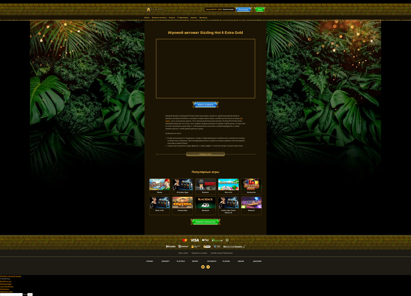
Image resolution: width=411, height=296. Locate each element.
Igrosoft (166, 261)
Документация (5, 284)
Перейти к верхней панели (10, 276)
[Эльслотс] (155, 12)
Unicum (241, 261)
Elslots (147, 17)
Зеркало (194, 17)
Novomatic (211, 261)
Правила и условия (199, 253)
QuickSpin (257, 261)
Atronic (149, 261)
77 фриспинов (182, 17)
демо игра (159, 192)
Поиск (25, 294)
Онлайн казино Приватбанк (222, 253)
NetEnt (195, 261)
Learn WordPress (6, 286)
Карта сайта (183, 253)
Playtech (181, 261)
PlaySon (226, 261)
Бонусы (172, 17)
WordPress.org (5, 281)
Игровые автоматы (159, 17)
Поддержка (4, 289)
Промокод (203, 17)
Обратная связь (6, 292)
